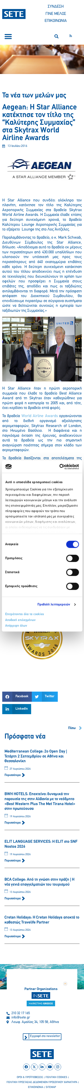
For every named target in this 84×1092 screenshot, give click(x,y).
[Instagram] (57, 1067)
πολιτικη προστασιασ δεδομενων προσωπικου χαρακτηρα (41, 1082)
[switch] (72, 558)
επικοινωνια (35, 1087)
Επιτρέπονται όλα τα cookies (24, 614)
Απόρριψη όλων (16, 626)
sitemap (51, 1087)
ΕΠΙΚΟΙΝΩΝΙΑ (56, 21)
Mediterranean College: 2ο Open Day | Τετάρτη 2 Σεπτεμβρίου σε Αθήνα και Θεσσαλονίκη (35, 756)
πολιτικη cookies (56, 1077)
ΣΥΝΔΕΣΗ (56, 7)
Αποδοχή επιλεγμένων (20, 620)
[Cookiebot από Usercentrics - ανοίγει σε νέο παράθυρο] (60, 467)
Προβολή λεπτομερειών (53, 604)
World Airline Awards (40, 416)
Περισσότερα (12, 775)
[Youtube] (50, 1067)
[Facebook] (26, 1067)
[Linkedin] (42, 1067)
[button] (8, 36)
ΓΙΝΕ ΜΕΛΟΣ (55, 14)
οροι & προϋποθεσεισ (30, 1077)
